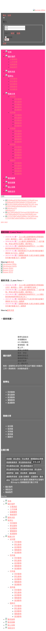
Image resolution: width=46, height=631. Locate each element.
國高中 (10, 437)
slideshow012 (10, 210)
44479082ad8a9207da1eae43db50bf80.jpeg (20, 214)
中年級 (10, 431)
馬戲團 (9, 459)
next (5, 222)
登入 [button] (4, 15)
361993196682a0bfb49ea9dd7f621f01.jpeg (20, 206)
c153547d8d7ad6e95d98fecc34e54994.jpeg (20, 218)
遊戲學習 (10, 473)
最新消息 (10, 262)
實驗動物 (11, 400)
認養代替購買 (24, 477)
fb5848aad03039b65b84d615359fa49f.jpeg (20, 202)
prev (2, 222)
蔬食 (8, 480)
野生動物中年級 (26, 469)
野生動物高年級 (25, 462)
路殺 (17, 473)
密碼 (18, 33)
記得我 (9, 37)
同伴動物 (11, 392)
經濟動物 (11, 397)
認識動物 (34, 477)
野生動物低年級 (12, 469)
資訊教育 (23, 473)
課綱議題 (32, 473)
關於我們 (9, 487)
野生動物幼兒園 (12, 466)
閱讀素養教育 (11, 462)
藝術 (41, 477)
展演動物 (11, 403)
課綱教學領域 (11, 477)
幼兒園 (10, 426)
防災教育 (25, 459)
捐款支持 (9, 489)
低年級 (10, 429)
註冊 (4, 43)
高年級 (10, 434)
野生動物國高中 (26, 466)
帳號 (12, 33)
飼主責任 (16, 459)
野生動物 (11, 395)
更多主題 (36, 462)
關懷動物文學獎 (37, 459)
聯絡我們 (9, 492)
